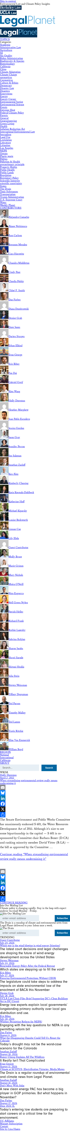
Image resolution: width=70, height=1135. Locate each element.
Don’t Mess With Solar (12, 1085)
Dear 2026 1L (7, 1106)
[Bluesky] (35, 793)
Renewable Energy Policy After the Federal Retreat (27, 966)
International (7, 757)
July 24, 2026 (7, 942)
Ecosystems (6, 93)
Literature (5, 142)
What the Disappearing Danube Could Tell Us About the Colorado (30, 1039)
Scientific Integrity (10, 180)
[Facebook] (35, 803)
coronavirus (6, 77)
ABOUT (4, 763)
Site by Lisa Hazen (10, 1129)
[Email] (35, 787)
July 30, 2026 (7, 1019)
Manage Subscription (11, 1123)
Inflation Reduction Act (12, 129)
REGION (5, 752)
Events (3, 107)
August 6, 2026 (8, 1035)
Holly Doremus (8, 775)
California (5, 66)
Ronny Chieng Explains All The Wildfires (22, 1057)
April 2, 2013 (7, 777)
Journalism (5, 134)
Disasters (5, 91)
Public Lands (7, 172)
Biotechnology (7, 63)
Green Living (7, 123)
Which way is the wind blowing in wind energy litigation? (30, 945)
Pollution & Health (10, 161)
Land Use (5, 137)
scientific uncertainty (11, 183)
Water (3, 202)
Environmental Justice (11, 102)
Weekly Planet (7, 205)
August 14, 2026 (8, 1083)
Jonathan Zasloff (8, 1051)
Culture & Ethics (9, 82)
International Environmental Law (17, 131)
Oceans (4, 153)
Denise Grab (7, 993)
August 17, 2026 (8, 1103)
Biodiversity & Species (12, 61)
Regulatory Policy (9, 178)
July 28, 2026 (7, 996)
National (4, 754)
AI (1, 53)
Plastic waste (6, 156)
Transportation (7, 194)
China (3, 69)
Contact (4, 1126)
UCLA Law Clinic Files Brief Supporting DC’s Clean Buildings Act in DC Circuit (34, 1000)
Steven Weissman (9, 960)
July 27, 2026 (7, 975)
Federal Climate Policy (12, 112)
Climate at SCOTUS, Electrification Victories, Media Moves (32, 1069)
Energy (4, 96)
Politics (3, 159)
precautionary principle (12, 164)
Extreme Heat (7, 110)
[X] (35, 809)
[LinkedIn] (35, 798)
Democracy (6, 85)
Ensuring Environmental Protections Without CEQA (28, 978)
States (3, 186)
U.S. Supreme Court (11, 199)
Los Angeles (6, 148)
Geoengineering (8, 121)
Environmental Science (12, 104)
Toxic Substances (9, 191)
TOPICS (5, 39)
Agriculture (6, 50)
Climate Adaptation (10, 72)
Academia (5, 44)
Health (3, 126)
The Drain (5, 189)
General (4, 118)
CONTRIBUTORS (10, 208)
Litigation (5, 145)
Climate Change (8, 74)
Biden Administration (11, 58)
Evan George (7, 1063)
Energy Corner (8, 99)
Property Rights (8, 167)
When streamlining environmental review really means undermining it (28, 782)
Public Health (7, 169)
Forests (4, 115)
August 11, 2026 (8, 1066)
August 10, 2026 (9, 1054)
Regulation (5, 175)
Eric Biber (5, 972)
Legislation (6, 140)
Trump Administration (12, 197)
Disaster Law (7, 88)
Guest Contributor (10, 940)
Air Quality (6, 55)
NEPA (3, 150)
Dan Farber (6, 1032)
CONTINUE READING (14, 902)
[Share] (35, 814)
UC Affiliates (7, 1121)
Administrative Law (10, 47)
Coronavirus (6, 80)
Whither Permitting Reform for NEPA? (21, 1021)
